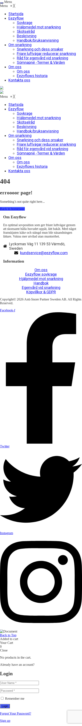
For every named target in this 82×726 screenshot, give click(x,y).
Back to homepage (12, 209)
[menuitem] (15, 14)
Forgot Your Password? (15, 713)
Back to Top (8, 635)
